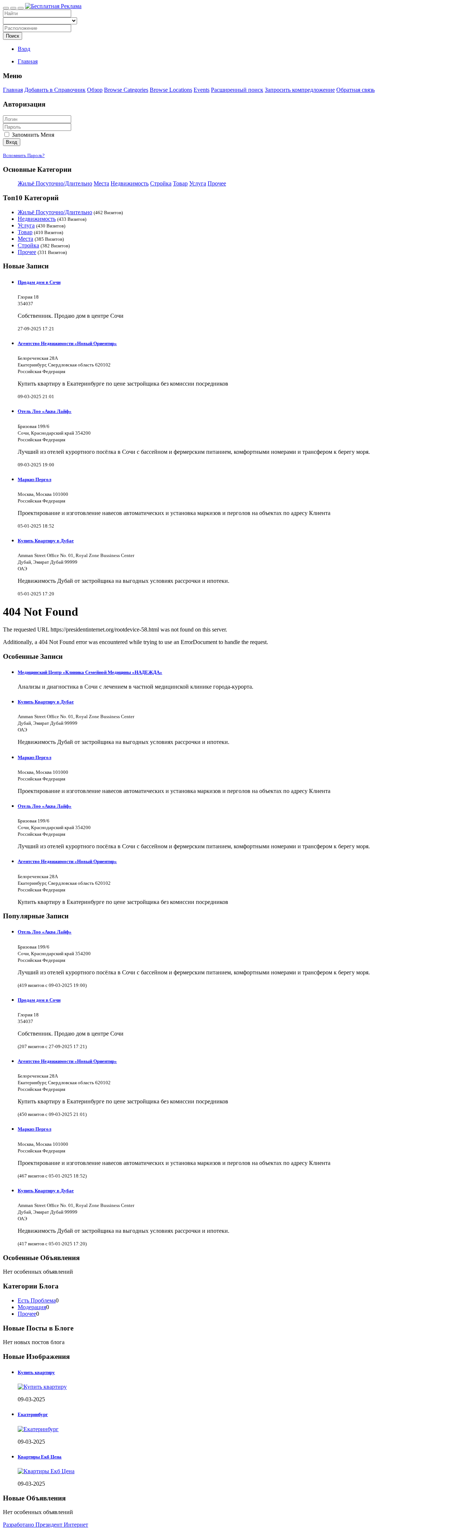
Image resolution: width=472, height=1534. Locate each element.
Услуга (197, 183)
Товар (180, 183)
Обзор (95, 90)
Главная (28, 61)
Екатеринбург (33, 1414)
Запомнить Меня (32, 135)
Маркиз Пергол (34, 479)
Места (101, 183)
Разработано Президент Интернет (45, 1524)
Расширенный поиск (237, 90)
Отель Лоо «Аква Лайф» (45, 411)
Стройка (160, 183)
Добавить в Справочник (55, 90)
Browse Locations (171, 90)
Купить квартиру (36, 1372)
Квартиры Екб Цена (40, 1457)
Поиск (12, 36)
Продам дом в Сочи (39, 282)
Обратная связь (355, 90)
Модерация (32, 1307)
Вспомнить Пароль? (24, 155)
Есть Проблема (37, 1300)
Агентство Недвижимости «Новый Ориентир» (67, 343)
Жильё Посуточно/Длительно (55, 183)
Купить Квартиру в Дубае (46, 540)
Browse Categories (126, 90)
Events (201, 90)
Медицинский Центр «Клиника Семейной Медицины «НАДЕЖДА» (90, 672)
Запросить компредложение (300, 90)
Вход (24, 49)
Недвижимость (130, 183)
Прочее (217, 183)
